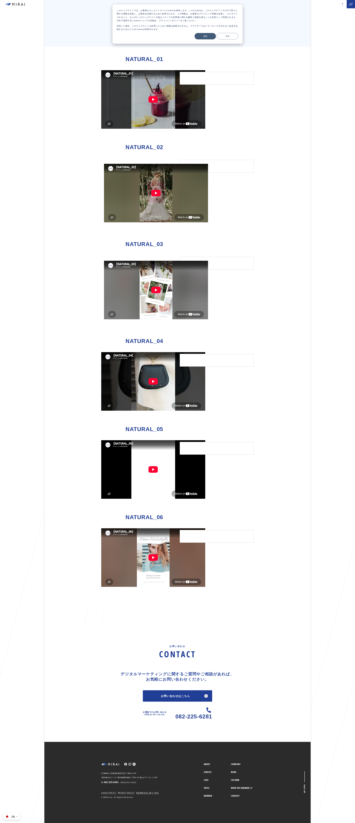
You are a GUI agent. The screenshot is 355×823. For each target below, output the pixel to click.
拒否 (228, 36)
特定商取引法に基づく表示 (147, 793)
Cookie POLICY (108, 793)
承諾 (205, 36)
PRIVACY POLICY (126, 793)
